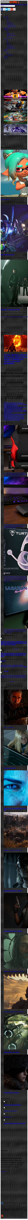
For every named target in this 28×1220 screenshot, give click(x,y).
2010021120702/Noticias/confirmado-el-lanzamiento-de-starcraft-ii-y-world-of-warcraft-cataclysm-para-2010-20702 (15, 404)
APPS (5, 50)
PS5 (8, 21)
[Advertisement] (14, 74)
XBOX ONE (10, 33)
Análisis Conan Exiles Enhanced (12, 1104)
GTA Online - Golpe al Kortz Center (10, 309)
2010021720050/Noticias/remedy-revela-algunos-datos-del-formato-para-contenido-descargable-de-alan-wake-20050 (14, 418)
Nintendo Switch (11, 25)
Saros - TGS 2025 (8, 727)
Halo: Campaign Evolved (7, 254)
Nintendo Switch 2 (11, 26)
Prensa (5, 56)
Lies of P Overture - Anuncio (11, 1092)
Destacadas (6, 28)
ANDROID (10, 55)
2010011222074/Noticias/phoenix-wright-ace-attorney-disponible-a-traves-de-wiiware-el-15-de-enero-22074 (15, 411)
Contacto (6, 57)
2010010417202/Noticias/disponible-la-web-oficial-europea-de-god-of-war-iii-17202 (15, 414)
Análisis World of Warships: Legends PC (14, 1123)
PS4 (8, 19)
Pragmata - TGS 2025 (9, 768)
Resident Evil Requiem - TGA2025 (13, 890)
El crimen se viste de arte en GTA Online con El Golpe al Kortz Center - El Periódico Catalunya (13, 676)
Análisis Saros (7, 1117)
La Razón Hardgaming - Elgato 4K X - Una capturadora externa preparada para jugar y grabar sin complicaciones (14, 526)
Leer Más (15, 648)
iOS (8, 53)
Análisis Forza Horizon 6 (10, 1111)
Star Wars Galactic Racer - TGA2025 (13, 1011)
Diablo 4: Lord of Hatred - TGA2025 (13, 971)
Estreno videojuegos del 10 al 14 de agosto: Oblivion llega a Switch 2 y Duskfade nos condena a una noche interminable (15, 359)
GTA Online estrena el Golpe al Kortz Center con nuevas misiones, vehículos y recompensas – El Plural (13, 655)
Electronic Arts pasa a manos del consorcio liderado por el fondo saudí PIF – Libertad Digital (14, 665)
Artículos (6, 49)
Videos (5, 39)
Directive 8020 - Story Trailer (11, 1052)
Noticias (6, 17)
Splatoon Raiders (5, 199)
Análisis (6, 29)
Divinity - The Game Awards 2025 (13, 850)
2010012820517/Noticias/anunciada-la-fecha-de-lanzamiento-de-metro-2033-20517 (15, 407)
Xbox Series (10, 24)
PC (7, 18)
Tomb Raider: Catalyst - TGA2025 (13, 931)
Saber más (3, 1171)
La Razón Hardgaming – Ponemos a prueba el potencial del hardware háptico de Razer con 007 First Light (15, 631)
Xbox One (9, 22)
